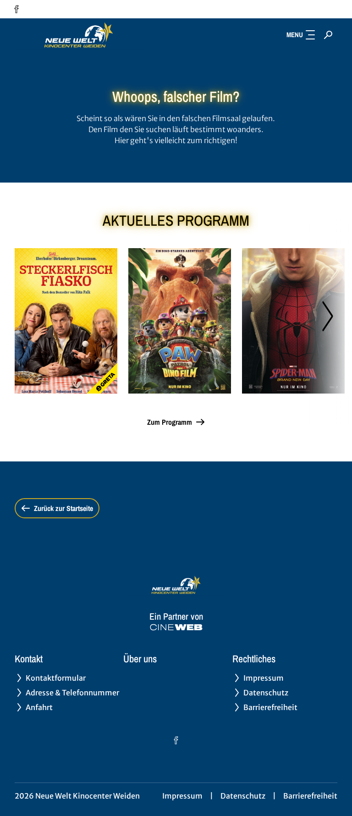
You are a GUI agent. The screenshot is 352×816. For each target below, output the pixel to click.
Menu (294, 34)
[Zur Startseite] (79, 35)
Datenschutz (242, 795)
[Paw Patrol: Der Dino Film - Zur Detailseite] (179, 321)
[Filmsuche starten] (328, 35)
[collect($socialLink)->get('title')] (16, 9)
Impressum (182, 795)
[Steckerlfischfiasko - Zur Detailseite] (66, 321)
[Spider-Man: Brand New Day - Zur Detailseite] (293, 321)
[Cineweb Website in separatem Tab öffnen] (176, 627)
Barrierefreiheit (310, 795)
